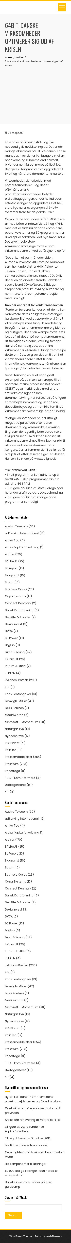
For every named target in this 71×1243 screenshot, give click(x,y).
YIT (7, 792)
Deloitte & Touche (18, 617)
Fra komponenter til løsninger (25, 1164)
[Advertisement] (35, 92)
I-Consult (11, 659)
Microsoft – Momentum (21, 722)
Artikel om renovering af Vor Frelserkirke (33, 1120)
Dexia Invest (13, 624)
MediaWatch (14, 715)
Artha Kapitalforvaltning (22, 547)
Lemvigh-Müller (16, 701)
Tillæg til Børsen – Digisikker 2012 (28, 1138)
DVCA (9, 631)
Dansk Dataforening (19, 610)
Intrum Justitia (15, 666)
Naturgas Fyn (14, 729)
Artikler (9, 554)
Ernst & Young (15, 652)
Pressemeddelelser (18, 757)
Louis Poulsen (14, 708)
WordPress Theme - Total (25, 1236)
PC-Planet (12, 743)
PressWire (12, 764)
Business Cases (16, 589)
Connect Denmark (18, 603)
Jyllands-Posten (16, 680)
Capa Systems (15, 596)
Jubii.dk (10, 673)
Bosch (9, 582)
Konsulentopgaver (18, 694)
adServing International (22, 533)
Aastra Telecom (16, 526)
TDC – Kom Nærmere (20, 778)
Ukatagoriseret (15, 785)
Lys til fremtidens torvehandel (26, 1145)
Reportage (12, 771)
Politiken (11, 750)
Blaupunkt (12, 575)
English (10, 645)
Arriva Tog (12, 540)
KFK (7, 687)
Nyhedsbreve (14, 736)
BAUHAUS (11, 561)
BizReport (11, 568)
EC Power (11, 638)
